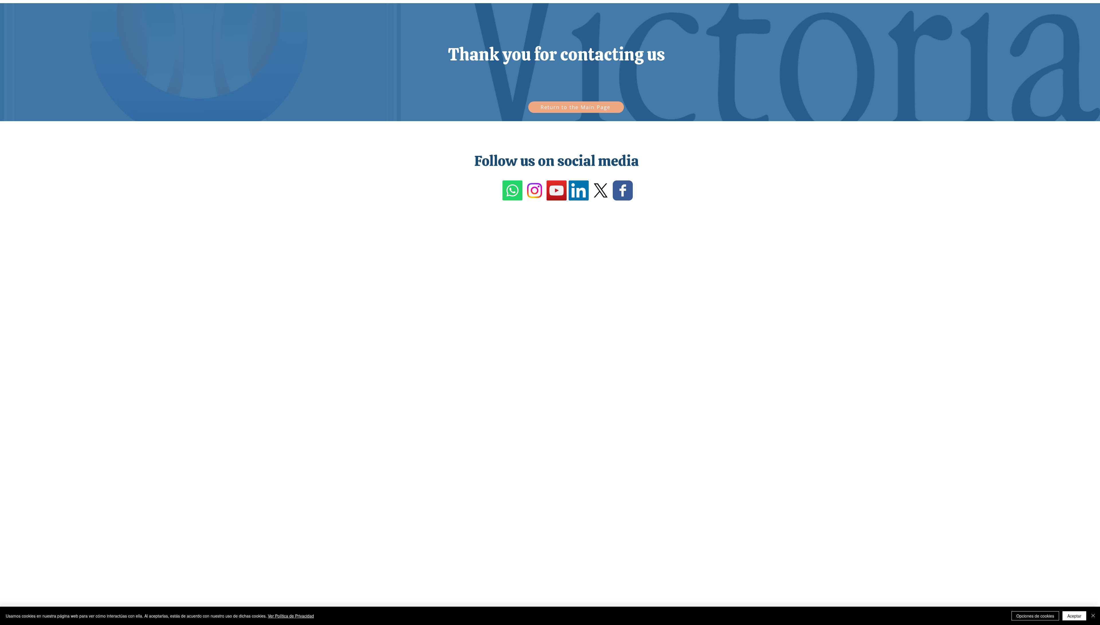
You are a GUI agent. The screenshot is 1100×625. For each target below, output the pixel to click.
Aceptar (1074, 616)
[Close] (1093, 615)
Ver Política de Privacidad (291, 616)
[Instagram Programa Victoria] (535, 190)
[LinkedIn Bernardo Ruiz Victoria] (579, 190)
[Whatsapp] (512, 190)
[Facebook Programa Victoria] (623, 190)
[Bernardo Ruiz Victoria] (601, 190)
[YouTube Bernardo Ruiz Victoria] (557, 190)
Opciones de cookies (1035, 616)
